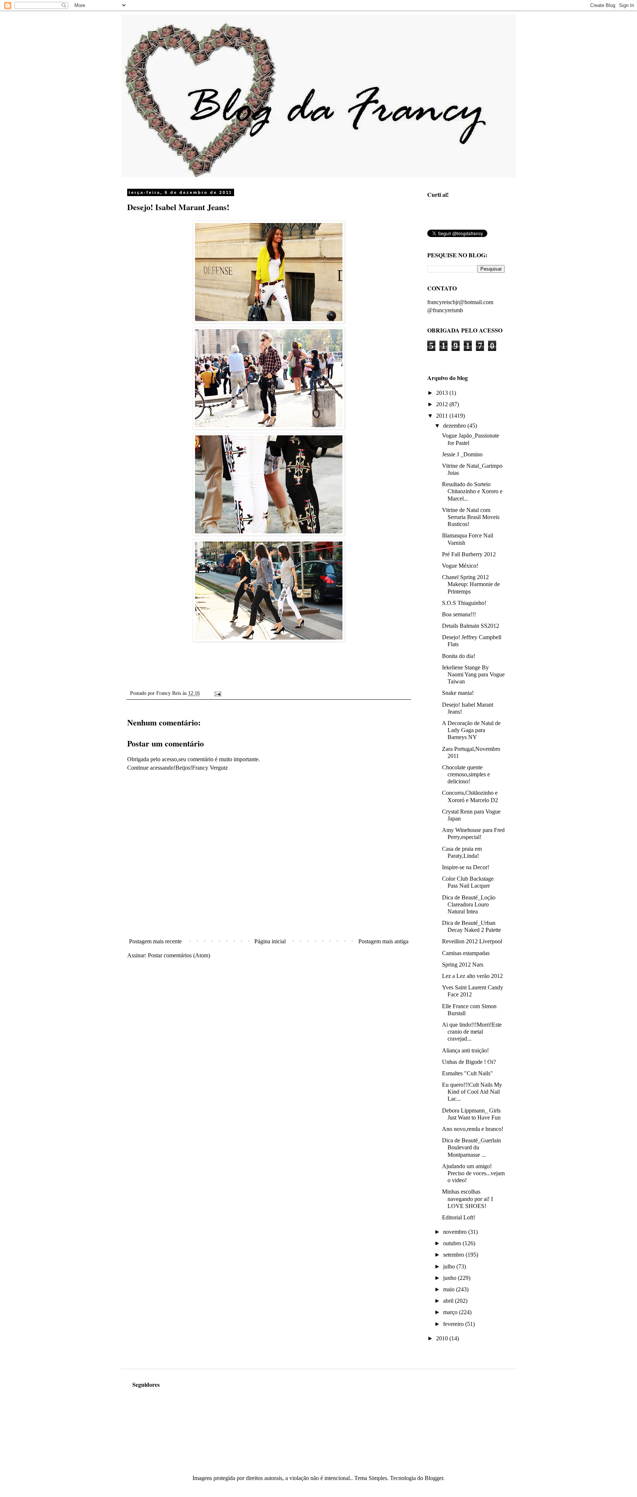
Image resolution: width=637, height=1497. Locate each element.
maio (449, 1289)
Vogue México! (460, 566)
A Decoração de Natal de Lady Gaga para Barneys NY (471, 730)
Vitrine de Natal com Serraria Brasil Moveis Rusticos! (470, 517)
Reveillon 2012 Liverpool (472, 941)
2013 (442, 393)
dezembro (455, 425)
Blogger (434, 1478)
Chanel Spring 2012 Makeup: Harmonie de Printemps (471, 584)
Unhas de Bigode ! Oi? (469, 1062)
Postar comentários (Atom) (179, 955)
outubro (453, 1243)
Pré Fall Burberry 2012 (469, 554)
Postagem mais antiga (383, 941)
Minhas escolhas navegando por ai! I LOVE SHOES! (467, 1198)
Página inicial (270, 941)
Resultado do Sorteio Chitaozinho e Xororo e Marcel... (472, 491)
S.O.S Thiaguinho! (464, 603)
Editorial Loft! (458, 1217)
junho (450, 1278)
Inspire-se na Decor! (465, 867)
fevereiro (454, 1324)
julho (449, 1266)
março (451, 1312)
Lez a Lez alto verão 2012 (472, 976)
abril (449, 1301)
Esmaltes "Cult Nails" (467, 1073)
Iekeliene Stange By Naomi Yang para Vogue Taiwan (473, 674)
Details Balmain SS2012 (470, 626)
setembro (454, 1254)
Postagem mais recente (155, 941)
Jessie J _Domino (462, 454)
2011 (442, 415)
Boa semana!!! (459, 614)
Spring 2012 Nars (462, 964)
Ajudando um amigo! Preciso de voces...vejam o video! (473, 1173)
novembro (455, 1232)
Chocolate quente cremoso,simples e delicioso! (466, 774)
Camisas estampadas (466, 953)
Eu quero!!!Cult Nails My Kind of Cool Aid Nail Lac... (472, 1092)
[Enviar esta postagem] (216, 693)
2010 (442, 1338)
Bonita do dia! (458, 656)
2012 (442, 404)
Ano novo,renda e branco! (472, 1129)
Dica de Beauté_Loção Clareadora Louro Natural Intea (468, 904)
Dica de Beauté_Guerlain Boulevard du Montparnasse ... (471, 1147)
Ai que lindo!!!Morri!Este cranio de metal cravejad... (472, 1031)
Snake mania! (458, 693)
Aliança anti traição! (465, 1050)
